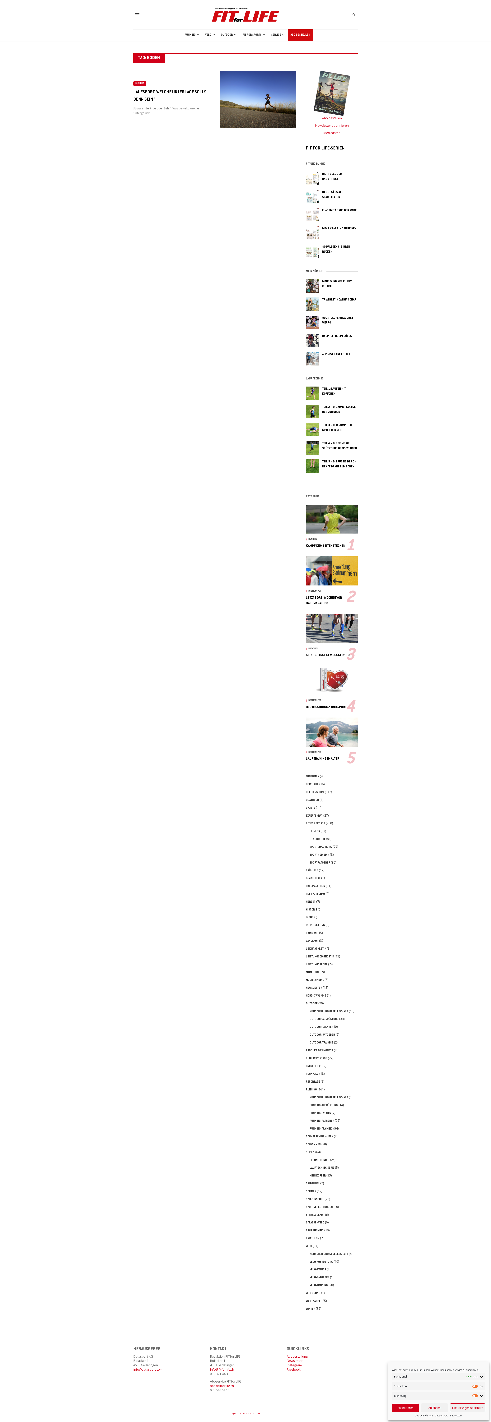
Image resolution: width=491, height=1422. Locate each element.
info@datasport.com (147, 1369)
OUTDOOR (227, 35)
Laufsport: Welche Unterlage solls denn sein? (169, 96)
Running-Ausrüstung (324, 1105)
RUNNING (190, 35)
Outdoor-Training (321, 1042)
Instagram (294, 1365)
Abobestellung (297, 1356)
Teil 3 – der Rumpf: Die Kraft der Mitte (337, 428)
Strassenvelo (315, 1222)
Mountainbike (315, 980)
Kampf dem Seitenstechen (325, 546)
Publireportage (316, 1058)
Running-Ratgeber (322, 1121)
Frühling (312, 870)
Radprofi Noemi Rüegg (337, 336)
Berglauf (312, 784)
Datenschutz (441, 1415)
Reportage (313, 1082)
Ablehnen (434, 1408)
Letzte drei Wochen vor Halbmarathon (324, 600)
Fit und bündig (319, 1160)
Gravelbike (313, 878)
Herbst (311, 902)
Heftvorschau (315, 894)
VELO (208, 35)
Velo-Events (318, 1269)
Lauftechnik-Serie (322, 1168)
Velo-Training (319, 1285)
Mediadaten (331, 133)
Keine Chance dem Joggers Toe (328, 655)
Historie (311, 909)
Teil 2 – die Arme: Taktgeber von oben (339, 410)
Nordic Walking (316, 996)
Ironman (311, 933)
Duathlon (312, 800)
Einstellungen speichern (467, 1408)
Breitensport (315, 591)
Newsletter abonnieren (332, 125)
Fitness (315, 831)
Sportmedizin (319, 855)
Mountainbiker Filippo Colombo (337, 284)
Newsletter (314, 988)
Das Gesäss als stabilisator (332, 195)
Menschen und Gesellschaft (329, 1011)
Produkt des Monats (319, 1050)
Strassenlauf (315, 1215)
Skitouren (313, 1183)
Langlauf (312, 941)
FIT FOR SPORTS (252, 35)
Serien (310, 1152)
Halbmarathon (315, 886)
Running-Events (320, 1113)
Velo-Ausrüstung (321, 1262)
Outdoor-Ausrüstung (324, 1019)
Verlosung (313, 1293)
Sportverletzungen (319, 1207)
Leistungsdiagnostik (320, 956)
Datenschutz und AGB (251, 1413)
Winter (310, 1309)
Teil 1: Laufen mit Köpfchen (334, 391)
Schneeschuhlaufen (319, 1136)
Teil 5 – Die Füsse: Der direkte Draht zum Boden (339, 464)
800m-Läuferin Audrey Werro (337, 320)
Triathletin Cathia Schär (339, 299)
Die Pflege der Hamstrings (332, 176)
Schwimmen (313, 1144)
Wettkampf (313, 1301)
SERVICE (276, 35)
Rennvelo (312, 1074)
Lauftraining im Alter (322, 759)
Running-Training (321, 1129)
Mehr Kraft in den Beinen (339, 228)
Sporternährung (321, 847)
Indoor (310, 917)
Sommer (311, 1191)
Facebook (294, 1369)
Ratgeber (312, 1066)
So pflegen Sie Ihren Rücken (336, 249)
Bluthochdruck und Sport (326, 707)
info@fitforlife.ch (222, 1369)
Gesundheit (317, 839)
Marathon (313, 649)
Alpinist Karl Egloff (336, 354)
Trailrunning (315, 1230)
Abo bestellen (332, 118)
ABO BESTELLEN (300, 35)
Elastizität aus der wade (339, 210)
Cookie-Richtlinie (424, 1415)
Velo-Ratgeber (319, 1277)
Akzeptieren (406, 1408)
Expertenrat (314, 816)
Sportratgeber (320, 863)
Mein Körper (318, 1175)
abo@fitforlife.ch (222, 1386)
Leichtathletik (316, 949)
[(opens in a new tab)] (312, 178)
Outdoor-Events (321, 1027)
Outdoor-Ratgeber (322, 1035)
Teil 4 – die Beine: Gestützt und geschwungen (339, 446)
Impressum (456, 1415)
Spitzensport (315, 1199)
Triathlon (312, 1238)
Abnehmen (312, 776)
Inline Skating (315, 925)
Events (310, 808)
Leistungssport (316, 964)
